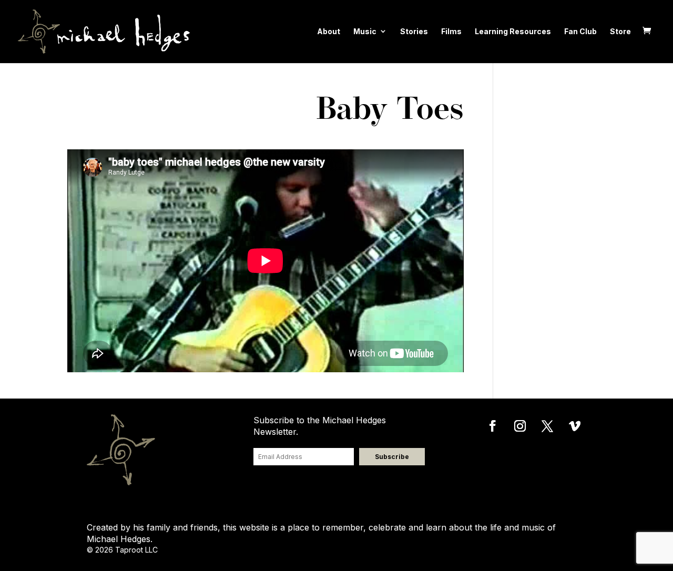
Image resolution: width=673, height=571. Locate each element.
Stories (414, 31)
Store (620, 31)
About (328, 31)
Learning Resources (513, 31)
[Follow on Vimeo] (574, 425)
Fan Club (580, 31)
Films (451, 31)
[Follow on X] (547, 425)
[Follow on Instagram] (520, 425)
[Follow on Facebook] (492, 425)
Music (364, 31)
